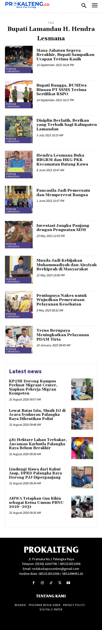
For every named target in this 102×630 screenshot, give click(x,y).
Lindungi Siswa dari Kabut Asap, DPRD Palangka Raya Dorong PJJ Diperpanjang (35, 473)
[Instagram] (42, 583)
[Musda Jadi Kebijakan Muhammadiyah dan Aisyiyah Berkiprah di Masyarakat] (19, 269)
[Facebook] (33, 583)
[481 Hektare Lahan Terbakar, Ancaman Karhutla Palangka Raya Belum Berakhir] (82, 448)
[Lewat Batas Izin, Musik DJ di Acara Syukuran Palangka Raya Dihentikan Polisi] (82, 419)
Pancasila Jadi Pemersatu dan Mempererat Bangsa (63, 192)
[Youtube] (68, 583)
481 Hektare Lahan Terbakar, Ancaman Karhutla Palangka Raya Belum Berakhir (38, 444)
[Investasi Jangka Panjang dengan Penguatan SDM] (19, 235)
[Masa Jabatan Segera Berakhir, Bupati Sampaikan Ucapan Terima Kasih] (19, 59)
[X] (60, 583)
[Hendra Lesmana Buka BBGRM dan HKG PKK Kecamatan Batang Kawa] (19, 164)
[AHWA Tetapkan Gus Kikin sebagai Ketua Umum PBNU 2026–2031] (82, 506)
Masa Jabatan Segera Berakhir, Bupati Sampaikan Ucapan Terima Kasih (65, 55)
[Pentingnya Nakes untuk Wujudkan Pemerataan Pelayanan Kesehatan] (19, 305)
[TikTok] (51, 583)
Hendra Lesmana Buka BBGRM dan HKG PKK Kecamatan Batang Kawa (62, 159)
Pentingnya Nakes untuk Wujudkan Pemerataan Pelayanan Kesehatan (61, 300)
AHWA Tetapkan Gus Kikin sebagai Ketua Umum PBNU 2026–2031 (36, 502)
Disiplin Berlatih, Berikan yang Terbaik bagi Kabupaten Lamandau (66, 125)
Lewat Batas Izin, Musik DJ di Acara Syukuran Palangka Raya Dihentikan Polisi (37, 414)
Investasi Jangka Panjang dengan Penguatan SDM (62, 228)
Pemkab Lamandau (13, 70)
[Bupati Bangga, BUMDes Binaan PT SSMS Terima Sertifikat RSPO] (19, 94)
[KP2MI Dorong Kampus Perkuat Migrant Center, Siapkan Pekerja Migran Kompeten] (82, 389)
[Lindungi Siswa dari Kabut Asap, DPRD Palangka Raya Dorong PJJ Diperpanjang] (82, 477)
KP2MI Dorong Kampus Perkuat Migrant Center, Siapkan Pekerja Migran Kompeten (33, 387)
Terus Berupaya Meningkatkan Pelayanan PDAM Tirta (62, 335)
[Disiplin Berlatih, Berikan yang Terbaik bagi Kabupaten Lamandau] (19, 129)
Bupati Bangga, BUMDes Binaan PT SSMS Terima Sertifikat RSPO (61, 89)
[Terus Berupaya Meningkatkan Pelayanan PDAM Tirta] (19, 339)
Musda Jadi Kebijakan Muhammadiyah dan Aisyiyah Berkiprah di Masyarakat (66, 265)
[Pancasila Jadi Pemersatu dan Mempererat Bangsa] (19, 199)
